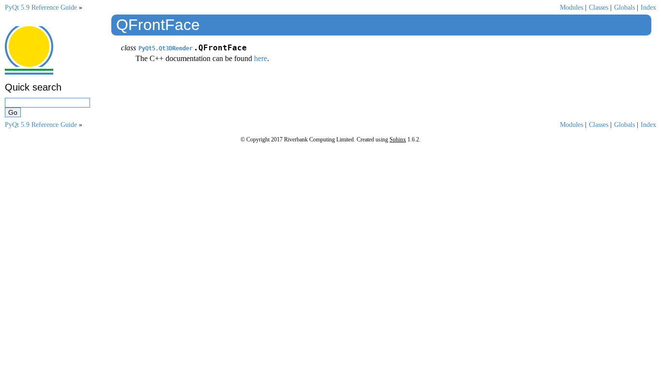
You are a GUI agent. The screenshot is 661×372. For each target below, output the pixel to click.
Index (648, 7)
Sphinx (398, 139)
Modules (571, 7)
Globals (624, 7)
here (260, 58)
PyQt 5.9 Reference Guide (41, 7)
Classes (598, 7)
